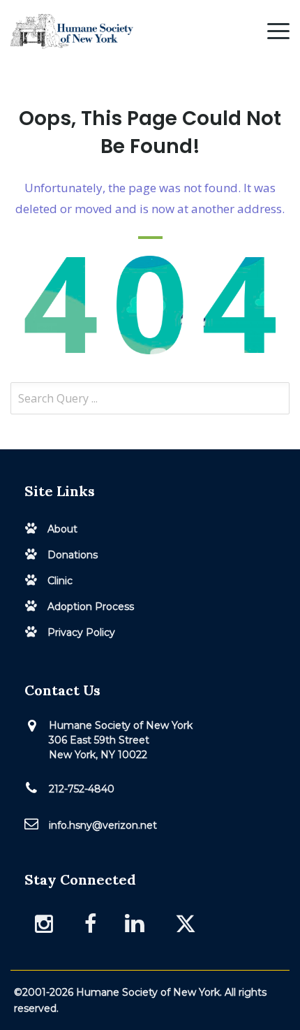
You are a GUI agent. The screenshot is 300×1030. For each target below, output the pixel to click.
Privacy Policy (81, 632)
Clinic (60, 580)
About (62, 529)
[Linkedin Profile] (138, 923)
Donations (72, 555)
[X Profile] (187, 924)
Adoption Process (90, 606)
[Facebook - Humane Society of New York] (90, 924)
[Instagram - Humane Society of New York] (45, 924)
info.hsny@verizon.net (103, 825)
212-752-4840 (81, 789)
